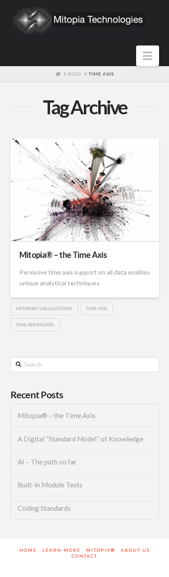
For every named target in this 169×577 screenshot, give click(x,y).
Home (28, 550)
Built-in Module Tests (50, 485)
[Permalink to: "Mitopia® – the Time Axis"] (84, 189)
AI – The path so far (47, 462)
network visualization (44, 308)
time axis (96, 308)
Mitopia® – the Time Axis (63, 255)
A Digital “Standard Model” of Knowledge (80, 439)
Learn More (61, 550)
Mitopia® (100, 550)
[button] (147, 55)
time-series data (35, 324)
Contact (84, 556)
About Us (135, 550)
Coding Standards (44, 508)
